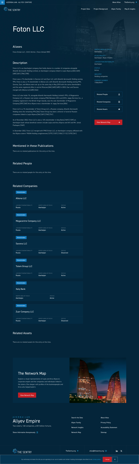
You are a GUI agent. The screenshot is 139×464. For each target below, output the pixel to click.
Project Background (101, 9)
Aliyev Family (116, 9)
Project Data (85, 9)
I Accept (107, 459)
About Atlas (105, 418)
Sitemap (103, 432)
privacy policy (97, 459)
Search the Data (77, 418)
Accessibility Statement (109, 427)
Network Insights (77, 427)
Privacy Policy (106, 422)
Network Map (76, 432)
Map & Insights (130, 9)
